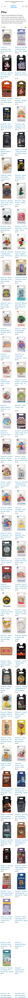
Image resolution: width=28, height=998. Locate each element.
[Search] (5, 6)
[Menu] (1, 6)
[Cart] (26, 6)
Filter (4, 27)
